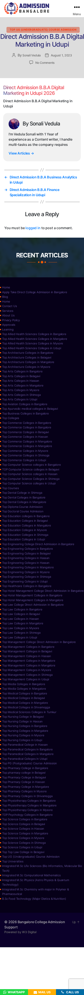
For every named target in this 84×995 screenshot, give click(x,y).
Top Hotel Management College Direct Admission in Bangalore (43, 590)
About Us (8, 315)
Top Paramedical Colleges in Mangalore (27, 754)
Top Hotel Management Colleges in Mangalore (32, 600)
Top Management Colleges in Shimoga (27, 674)
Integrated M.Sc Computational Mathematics (31, 875)
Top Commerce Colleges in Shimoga (25, 455)
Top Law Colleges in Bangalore (22, 609)
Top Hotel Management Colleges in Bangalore (32, 595)
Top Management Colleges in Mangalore (28, 660)
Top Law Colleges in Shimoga (21, 632)
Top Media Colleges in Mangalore (24, 688)
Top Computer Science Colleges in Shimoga (30, 478)
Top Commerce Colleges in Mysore (25, 450)
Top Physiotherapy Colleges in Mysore (27, 810)
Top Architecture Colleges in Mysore (26, 366)
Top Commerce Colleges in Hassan (25, 436)
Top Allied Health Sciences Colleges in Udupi (31, 348)
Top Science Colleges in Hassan (23, 828)
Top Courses (10, 488)
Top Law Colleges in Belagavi (21, 614)
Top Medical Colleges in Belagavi (23, 698)
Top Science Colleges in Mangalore (25, 833)
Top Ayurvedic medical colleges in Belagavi (30, 408)
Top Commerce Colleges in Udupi (24, 460)
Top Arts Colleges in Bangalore (22, 371)
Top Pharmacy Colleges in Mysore (24, 791)
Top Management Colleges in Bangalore (28, 646)
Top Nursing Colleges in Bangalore (24, 726)
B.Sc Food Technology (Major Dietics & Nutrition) (34, 898)
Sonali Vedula (31, 55)
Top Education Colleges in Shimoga (25, 534)
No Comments (45, 62)
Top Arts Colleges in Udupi (19, 399)
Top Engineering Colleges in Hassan (26, 558)
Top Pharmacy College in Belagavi (24, 777)
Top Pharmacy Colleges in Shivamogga (27, 796)
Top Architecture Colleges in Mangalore (28, 362)
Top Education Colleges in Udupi (23, 539)
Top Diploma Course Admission (22, 506)
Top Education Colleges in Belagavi (25, 520)
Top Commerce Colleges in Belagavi (25, 432)
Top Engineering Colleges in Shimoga (26, 576)
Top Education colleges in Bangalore (26, 516)
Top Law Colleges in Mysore (20, 628)
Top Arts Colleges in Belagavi (21, 376)
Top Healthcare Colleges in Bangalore (26, 586)
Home (6, 287)
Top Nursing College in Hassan (22, 721)
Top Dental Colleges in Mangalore (24, 502)
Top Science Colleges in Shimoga (23, 842)
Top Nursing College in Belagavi (23, 716)
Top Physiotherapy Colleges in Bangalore (29, 800)
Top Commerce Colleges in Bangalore (26, 422)
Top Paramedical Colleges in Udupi (24, 758)
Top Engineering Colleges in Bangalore (27, 548)
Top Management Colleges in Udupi (25, 679)
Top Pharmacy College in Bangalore (25, 768)
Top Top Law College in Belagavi (23, 852)
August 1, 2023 (61, 55)
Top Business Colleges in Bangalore (25, 413)
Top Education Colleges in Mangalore (26, 525)
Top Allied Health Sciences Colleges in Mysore (32, 343)
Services (7, 310)
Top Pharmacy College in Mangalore (25, 786)
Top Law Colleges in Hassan (20, 618)
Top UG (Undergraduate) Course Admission (43, 29)
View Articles (21, 153)
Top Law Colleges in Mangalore (22, 623)
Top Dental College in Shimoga (22, 492)
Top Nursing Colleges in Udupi (22, 740)
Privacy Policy (11, 320)
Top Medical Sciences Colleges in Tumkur (29, 712)
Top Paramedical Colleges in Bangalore (27, 749)
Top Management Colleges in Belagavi (27, 651)
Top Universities (12, 861)
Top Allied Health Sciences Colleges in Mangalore (34, 338)
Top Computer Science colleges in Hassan (30, 474)
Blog (5, 296)
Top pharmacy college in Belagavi (23, 772)
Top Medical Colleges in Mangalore (25, 702)
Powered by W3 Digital (20, 932)
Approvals (8, 324)
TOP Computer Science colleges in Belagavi (30, 469)
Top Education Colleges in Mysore (24, 530)
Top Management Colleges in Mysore (26, 670)
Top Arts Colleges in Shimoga (21, 394)
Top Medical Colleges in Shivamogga (26, 707)
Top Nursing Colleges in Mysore (23, 735)
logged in (32, 228)
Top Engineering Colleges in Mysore (26, 572)
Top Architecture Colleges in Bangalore (27, 352)
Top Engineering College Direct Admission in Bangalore (38, 544)
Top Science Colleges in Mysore (23, 838)
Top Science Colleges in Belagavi (23, 824)
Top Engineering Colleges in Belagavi (26, 553)
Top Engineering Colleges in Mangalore (28, 567)
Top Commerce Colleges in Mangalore (27, 441)
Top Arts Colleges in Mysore (20, 390)
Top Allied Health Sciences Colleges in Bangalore (34, 334)
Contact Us (9, 306)
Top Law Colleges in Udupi (19, 637)
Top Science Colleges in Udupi (22, 847)
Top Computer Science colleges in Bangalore (31, 464)
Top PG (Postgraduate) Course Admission (29, 763)
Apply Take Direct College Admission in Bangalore (34, 292)
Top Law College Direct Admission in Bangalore (33, 604)
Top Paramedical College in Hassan (25, 744)
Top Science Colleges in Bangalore (24, 819)
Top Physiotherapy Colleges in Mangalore (29, 805)
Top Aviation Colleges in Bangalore (24, 404)
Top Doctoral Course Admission (23, 511)
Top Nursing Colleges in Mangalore (25, 730)
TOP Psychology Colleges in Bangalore (27, 814)
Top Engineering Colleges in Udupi (25, 581)
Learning (8, 329)
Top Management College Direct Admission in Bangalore (39, 642)
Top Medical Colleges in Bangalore (24, 693)
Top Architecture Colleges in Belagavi (26, 357)
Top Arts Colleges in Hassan (20, 380)
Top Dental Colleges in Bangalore (23, 497)
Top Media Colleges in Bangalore (23, 684)
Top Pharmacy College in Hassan (23, 782)
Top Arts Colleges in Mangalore (23, 385)
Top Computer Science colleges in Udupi (29, 483)
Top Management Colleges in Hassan (26, 656)
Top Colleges (10, 418)
